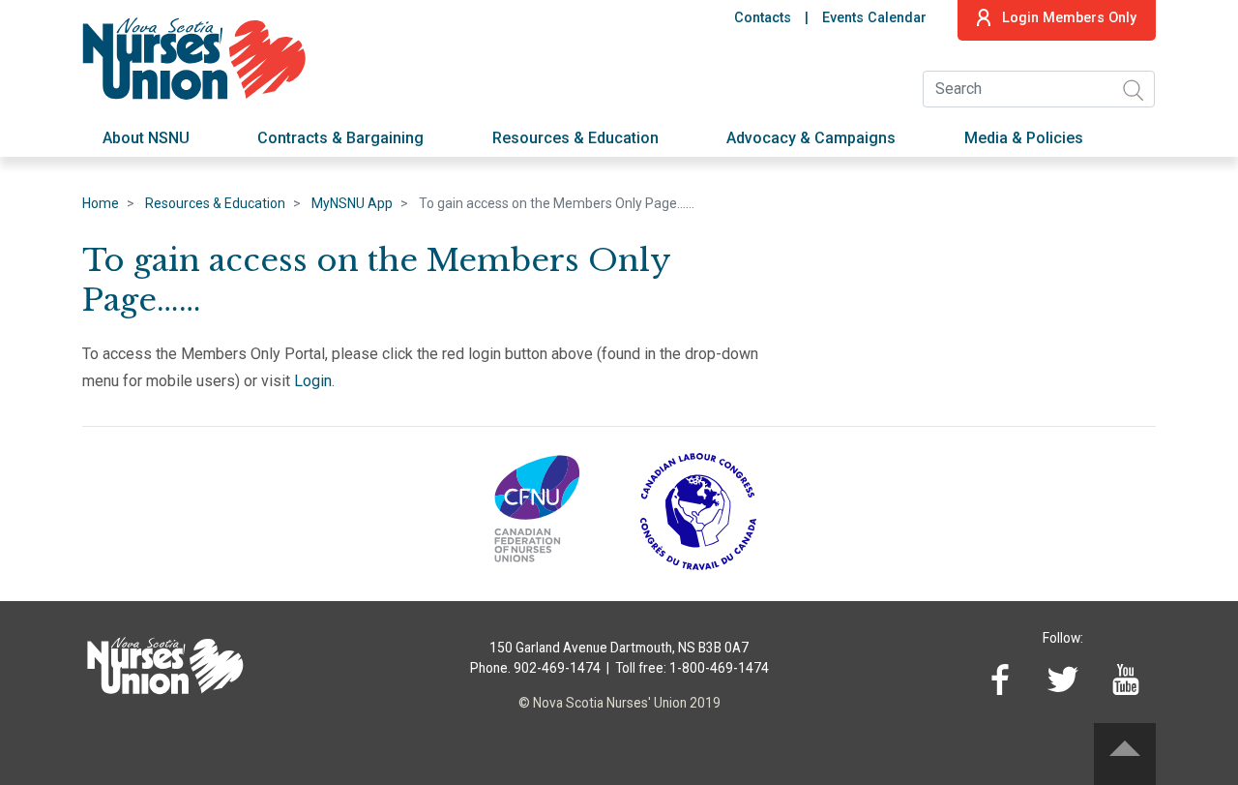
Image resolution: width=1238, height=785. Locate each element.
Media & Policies (1023, 138)
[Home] (199, 55)
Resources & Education (575, 138)
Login (313, 381)
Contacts (762, 18)
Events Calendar (874, 18)
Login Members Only (1069, 18)
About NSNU (146, 138)
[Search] (1132, 90)
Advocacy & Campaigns (811, 138)
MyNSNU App (352, 203)
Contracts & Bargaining (340, 138)
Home (100, 203)
